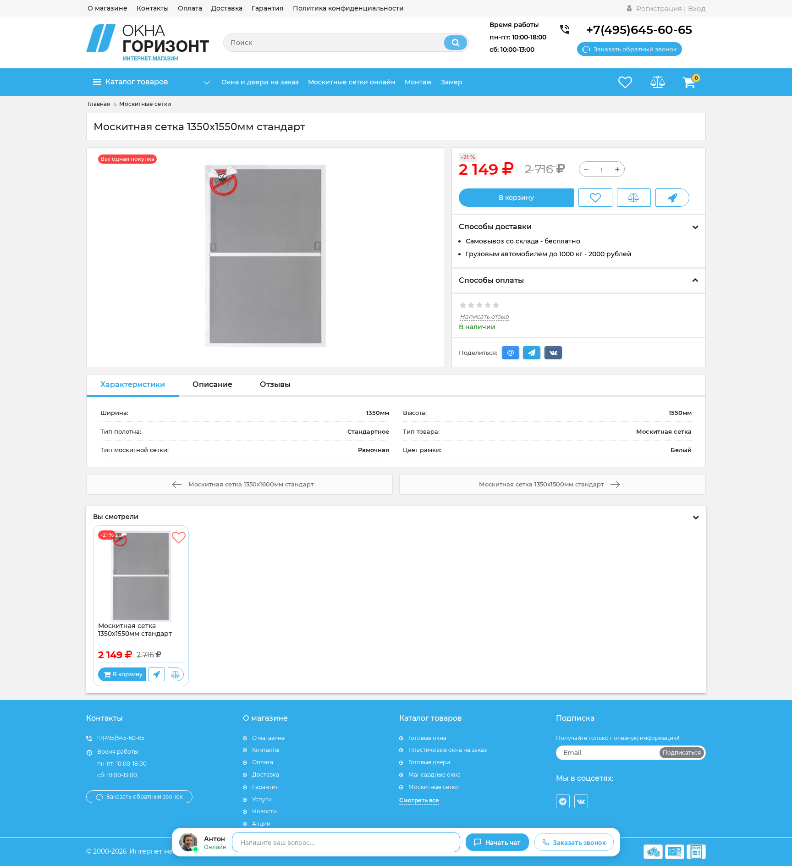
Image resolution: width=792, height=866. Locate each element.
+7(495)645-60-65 (639, 29)
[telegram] (563, 801)
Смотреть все (419, 800)
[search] (455, 42)
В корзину (516, 197)
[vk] (581, 801)
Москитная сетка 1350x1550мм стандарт (135, 630)
